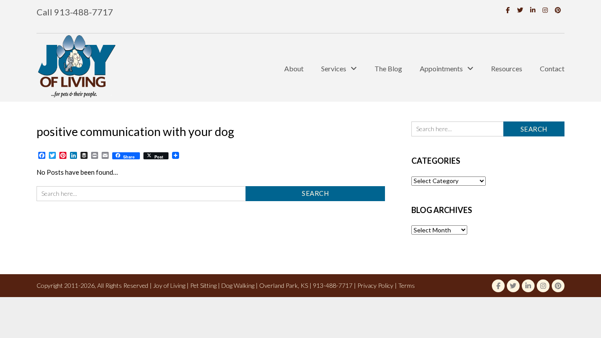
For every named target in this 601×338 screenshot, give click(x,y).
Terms (406, 285)
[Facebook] (508, 10)
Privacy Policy (375, 285)
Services (333, 68)
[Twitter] (520, 10)
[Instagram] (545, 10)
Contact (552, 68)
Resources (506, 68)
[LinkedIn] (532, 10)
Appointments (441, 68)
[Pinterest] (558, 10)
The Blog (388, 68)
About (294, 68)
